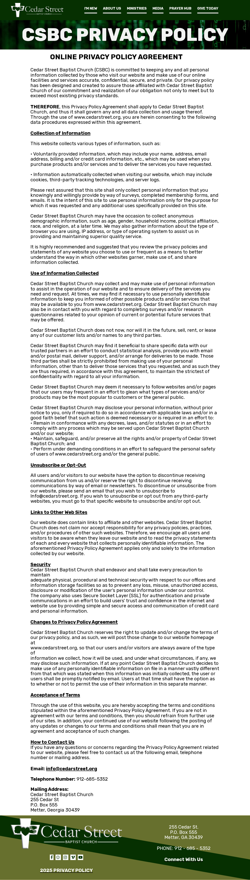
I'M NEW (90, 8)
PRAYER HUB (180, 8)
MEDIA (158, 8)
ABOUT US (112, 8)
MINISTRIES (137, 8)
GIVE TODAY (207, 8)
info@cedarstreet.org (71, 768)
